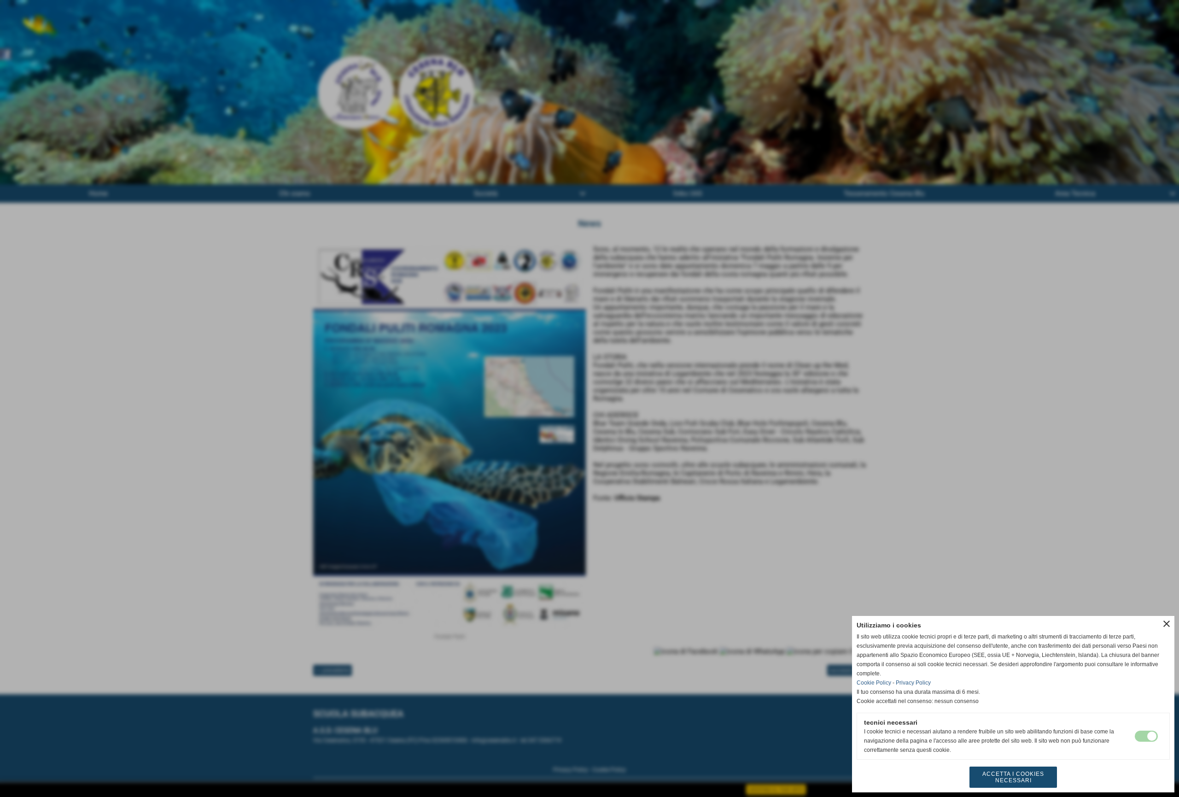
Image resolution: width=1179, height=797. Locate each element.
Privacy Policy (913, 683)
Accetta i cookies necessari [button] (1013, 777)
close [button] (1166, 623)
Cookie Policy (874, 683)
